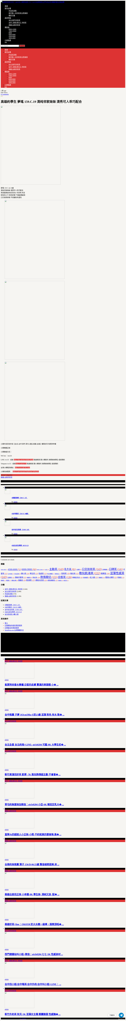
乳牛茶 (70, 569)
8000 (10, 33)
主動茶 (56, 569)
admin (15, 502)
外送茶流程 (13, 11)
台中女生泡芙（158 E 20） (21, 529)
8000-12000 (12, 29)
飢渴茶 (30, 580)
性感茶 (43, 574)
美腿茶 (102, 577)
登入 (6, 623)
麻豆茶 (66, 580)
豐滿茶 (120, 577)
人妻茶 (79, 569)
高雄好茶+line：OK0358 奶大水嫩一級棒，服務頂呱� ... (34, 924)
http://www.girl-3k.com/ (22, 467)
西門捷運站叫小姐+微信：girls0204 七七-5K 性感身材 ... (34, 954)
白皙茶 (65, 577)
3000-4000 (12, 38)
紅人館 (94, 577)
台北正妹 (17, 573)
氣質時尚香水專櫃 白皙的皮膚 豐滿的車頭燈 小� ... (31, 684)
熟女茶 (36, 577)
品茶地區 (8, 18)
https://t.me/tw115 (21, 464)
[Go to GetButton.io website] (121, 1019)
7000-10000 (12, 31)
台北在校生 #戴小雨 (12, 614)
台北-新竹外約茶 (14, 20)
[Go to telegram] (121, 1015)
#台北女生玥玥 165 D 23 (20, 545)
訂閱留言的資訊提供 (12, 628)
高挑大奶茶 (41, 580)
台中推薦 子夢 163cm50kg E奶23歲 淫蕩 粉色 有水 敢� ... (34, 714)
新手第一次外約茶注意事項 (18, 13)
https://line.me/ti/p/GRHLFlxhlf (23, 460)
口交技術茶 (92, 569)
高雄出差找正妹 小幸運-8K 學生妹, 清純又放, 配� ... (32, 894)
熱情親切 (49, 577)
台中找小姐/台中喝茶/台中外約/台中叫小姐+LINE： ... (33, 984)
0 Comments (5, 94)
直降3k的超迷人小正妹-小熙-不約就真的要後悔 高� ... (33, 834)
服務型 (105, 574)
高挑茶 (60, 580)
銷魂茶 (3, 580)
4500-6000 (12, 36)
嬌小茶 (25, 574)
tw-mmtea (23, 1018)
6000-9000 (12, 34)
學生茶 (34, 574)
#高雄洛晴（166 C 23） (20, 498)
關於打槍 (12, 15)
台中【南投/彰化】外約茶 (17, 22)
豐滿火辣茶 (111, 577)
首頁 (6, 6)
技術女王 (58, 573)
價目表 (7, 27)
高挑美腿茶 (53, 580)
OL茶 (47, 569)
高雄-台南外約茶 (14, 25)
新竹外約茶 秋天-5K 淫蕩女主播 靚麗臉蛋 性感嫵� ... (33, 1014)
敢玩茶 (74, 574)
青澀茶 (8, 580)
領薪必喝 (14, 580)
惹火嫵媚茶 (50, 573)
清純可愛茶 (21, 577)
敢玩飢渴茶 (90, 573)
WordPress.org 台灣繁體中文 (14, 630)
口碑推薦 (8, 40)
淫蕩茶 (11, 577)
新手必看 (8, 8)
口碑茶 (116, 569)
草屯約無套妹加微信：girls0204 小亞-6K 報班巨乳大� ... (34, 804)
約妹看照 (86, 577)
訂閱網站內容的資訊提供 (13, 625)
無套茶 (29, 577)
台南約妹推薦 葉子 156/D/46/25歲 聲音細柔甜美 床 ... (32, 864)
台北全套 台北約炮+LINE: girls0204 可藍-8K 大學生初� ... (35, 744)
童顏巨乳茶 (77, 577)
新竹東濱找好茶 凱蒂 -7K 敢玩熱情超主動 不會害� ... (33, 774)
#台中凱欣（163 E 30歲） (20, 513)
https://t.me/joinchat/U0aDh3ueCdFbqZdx (26, 471)
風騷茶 (22, 580)
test (6, 42)
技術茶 (65, 574)
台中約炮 (11, 573)
